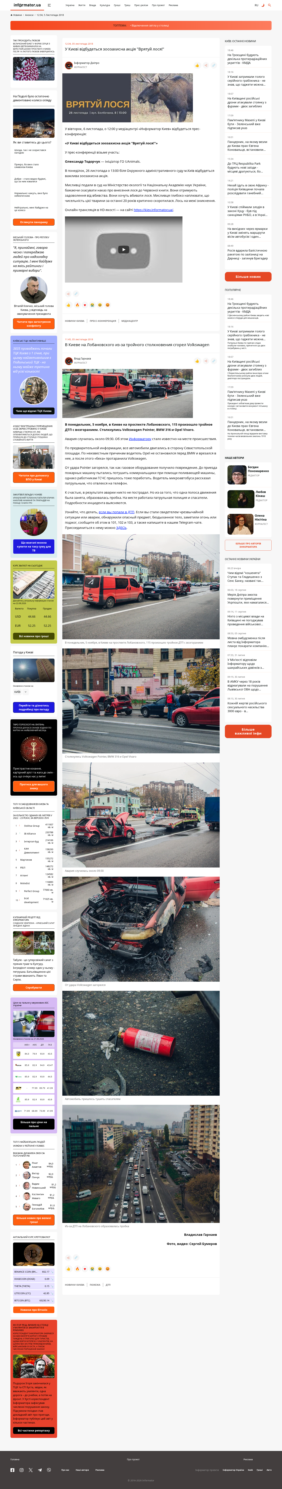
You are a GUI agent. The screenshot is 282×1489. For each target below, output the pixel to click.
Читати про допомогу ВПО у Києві (34, 477)
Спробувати (34, 987)
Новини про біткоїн (33, 1310)
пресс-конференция (103, 320)
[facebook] (12, 1470)
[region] (34, 701)
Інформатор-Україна (233, 1470)
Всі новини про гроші (34, 636)
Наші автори (82, 1470)
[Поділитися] (206, 65)
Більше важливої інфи (248, 731)
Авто (269, 1470)
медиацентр (129, 320)
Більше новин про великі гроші (33, 1220)
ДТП (108, 1284)
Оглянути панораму (34, 222)
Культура (105, 5)
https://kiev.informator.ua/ (153, 210)
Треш (127, 5)
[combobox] (21, 692)
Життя (81, 5)
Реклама (173, 5)
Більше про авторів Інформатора (248, 545)
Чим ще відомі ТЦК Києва (34, 411)
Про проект (158, 5)
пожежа (95, 1284)
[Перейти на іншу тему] (263, 5)
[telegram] (40, 1470)
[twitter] (31, 1470)
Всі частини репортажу (34, 1430)
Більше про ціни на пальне (34, 1124)
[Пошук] (270, 5)
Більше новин (248, 276)
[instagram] (22, 1470)
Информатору (140, 439)
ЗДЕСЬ (121, 527)
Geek (250, 1470)
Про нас (65, 1470)
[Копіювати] (214, 65)
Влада (92, 5)
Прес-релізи (141, 5)
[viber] (49, 1470)
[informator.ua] (27, 5)
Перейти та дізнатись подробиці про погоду (34, 707)
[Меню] (49, 5)
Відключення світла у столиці (150, 25)
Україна (70, 5)
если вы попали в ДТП (116, 512)
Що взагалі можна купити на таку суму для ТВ (34, 546)
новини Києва (74, 320)
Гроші (117, 5)
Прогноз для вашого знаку (34, 786)
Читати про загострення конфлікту (34, 323)
